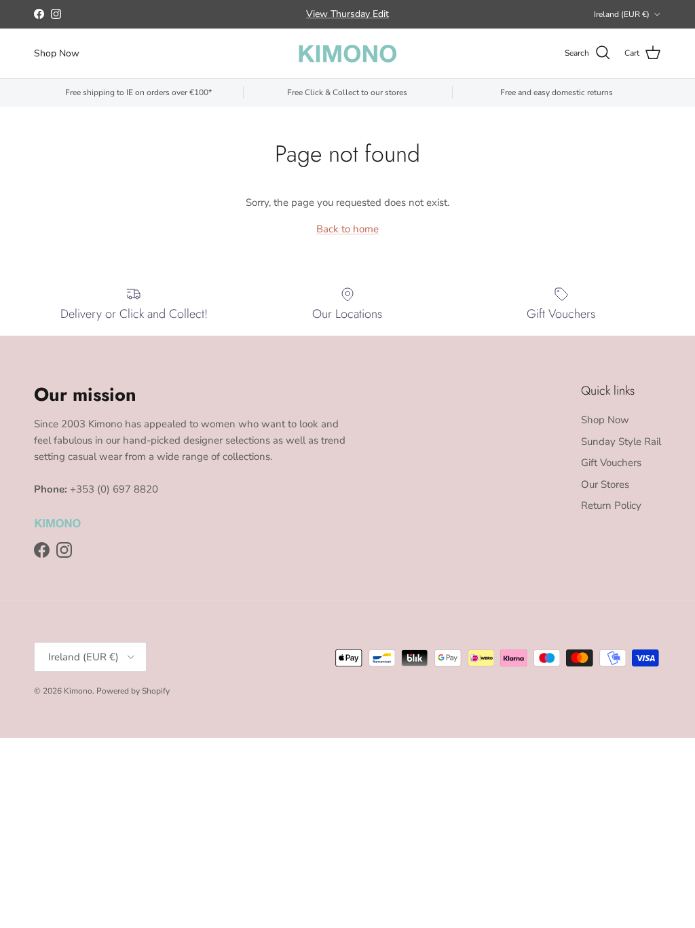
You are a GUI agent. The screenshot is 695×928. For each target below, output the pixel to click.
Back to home (347, 229)
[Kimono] (347, 53)
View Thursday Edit (347, 13)
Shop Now (56, 53)
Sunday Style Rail (621, 441)
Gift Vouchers (611, 462)
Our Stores (605, 484)
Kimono (78, 690)
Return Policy (611, 505)
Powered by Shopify (133, 690)
